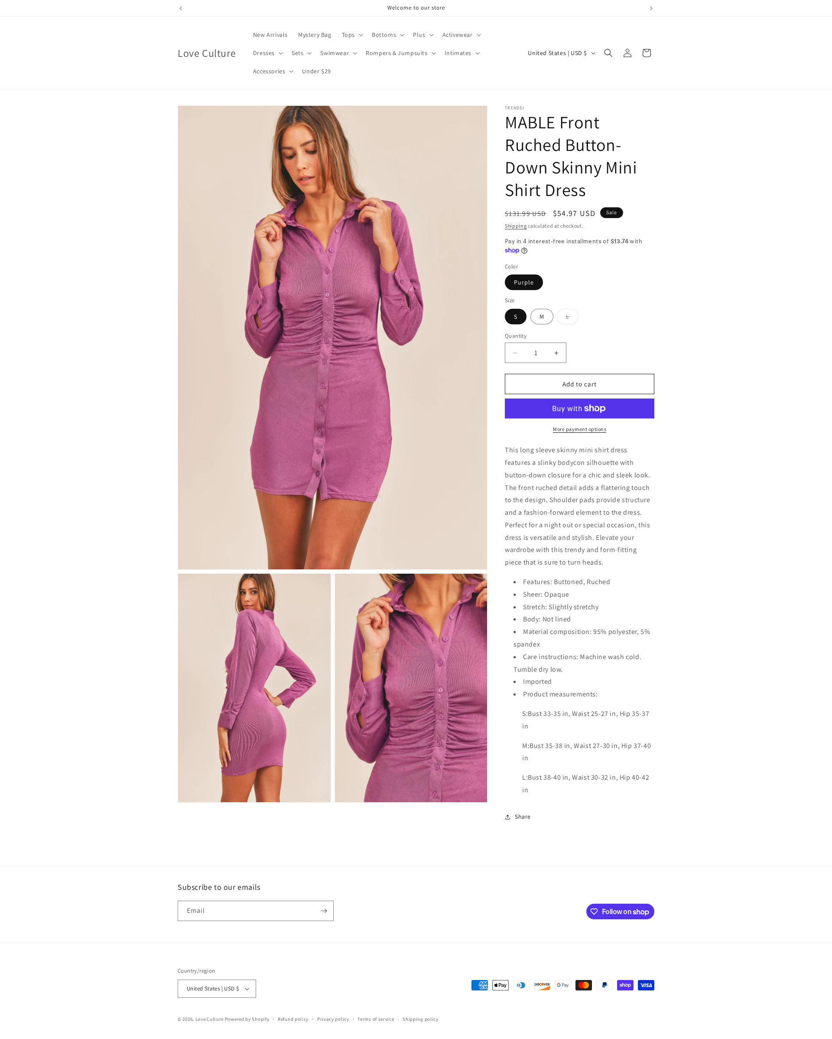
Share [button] (523, 816)
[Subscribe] (323, 911)
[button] (352, 35)
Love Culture (209, 1019)
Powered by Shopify (247, 1019)
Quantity (515, 336)
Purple (524, 282)
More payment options (579, 429)
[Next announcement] (651, 8)
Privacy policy (333, 1019)
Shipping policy (421, 1019)
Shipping (516, 225)
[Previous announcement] (180, 8)
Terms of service (376, 1019)
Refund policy (293, 1019)
